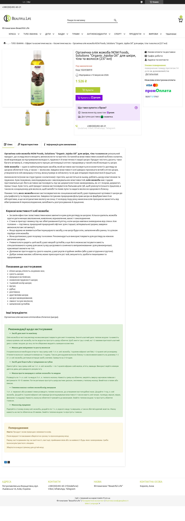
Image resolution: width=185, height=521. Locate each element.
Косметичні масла (62, 43)
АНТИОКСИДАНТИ (97, 34)
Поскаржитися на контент (93, 501)
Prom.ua (106, 498)
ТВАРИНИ (171, 34)
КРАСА (12, 34)
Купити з (85, 97)
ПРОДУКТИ (135, 34)
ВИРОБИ (153, 34)
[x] (9, 462)
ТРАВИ (75, 34)
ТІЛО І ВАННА (30, 34)
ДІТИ (48, 34)
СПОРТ (118, 34)
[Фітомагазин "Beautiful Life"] (16, 18)
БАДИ (61, 34)
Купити (89, 90)
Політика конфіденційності (117, 501)
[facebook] (5, 462)
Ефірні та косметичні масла (38, 43)
